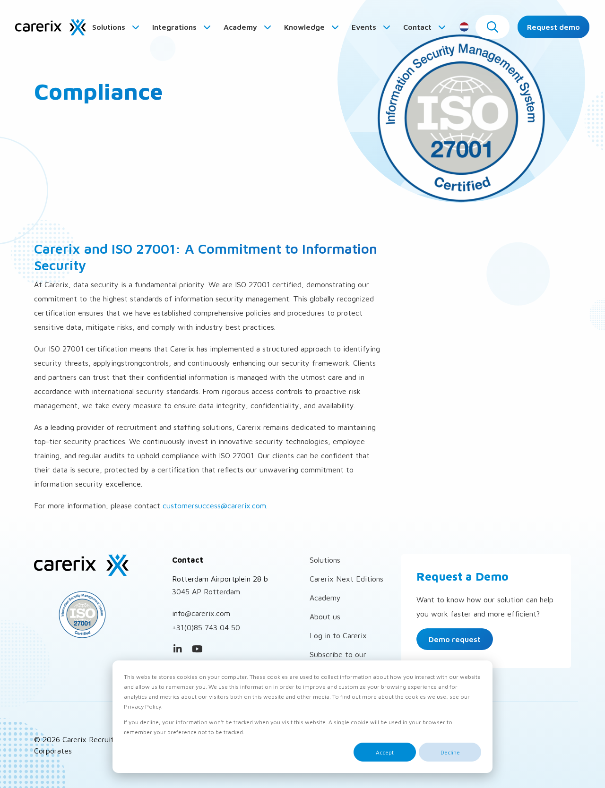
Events (365, 27)
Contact (418, 27)
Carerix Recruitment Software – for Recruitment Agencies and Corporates (50, 27)
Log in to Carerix (338, 635)
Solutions (109, 27)
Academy (241, 27)
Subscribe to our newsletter (338, 660)
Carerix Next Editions (346, 578)
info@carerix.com (201, 613)
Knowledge (305, 27)
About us (325, 616)
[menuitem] (116, 27)
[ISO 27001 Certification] (96, 614)
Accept (385, 752)
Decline (450, 752)
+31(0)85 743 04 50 (206, 627)
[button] (492, 27)
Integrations (175, 27)
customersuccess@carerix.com (214, 505)
